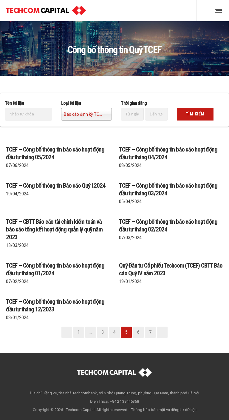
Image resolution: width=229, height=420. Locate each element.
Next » (162, 332)
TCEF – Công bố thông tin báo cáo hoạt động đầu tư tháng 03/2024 (168, 189)
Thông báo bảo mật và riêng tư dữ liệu (163, 409)
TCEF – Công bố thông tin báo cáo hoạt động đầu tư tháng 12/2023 (55, 305)
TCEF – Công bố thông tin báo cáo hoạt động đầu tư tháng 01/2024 (55, 269)
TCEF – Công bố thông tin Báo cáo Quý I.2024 (55, 185)
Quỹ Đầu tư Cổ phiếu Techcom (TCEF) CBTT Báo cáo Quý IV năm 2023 (170, 269)
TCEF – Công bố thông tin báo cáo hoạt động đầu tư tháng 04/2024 (168, 153)
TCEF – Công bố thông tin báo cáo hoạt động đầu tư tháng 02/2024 (168, 225)
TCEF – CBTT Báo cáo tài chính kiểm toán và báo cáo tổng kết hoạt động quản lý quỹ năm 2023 (54, 229)
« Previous (66, 332)
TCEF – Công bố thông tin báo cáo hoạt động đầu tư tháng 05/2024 (55, 153)
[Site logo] (46, 10)
